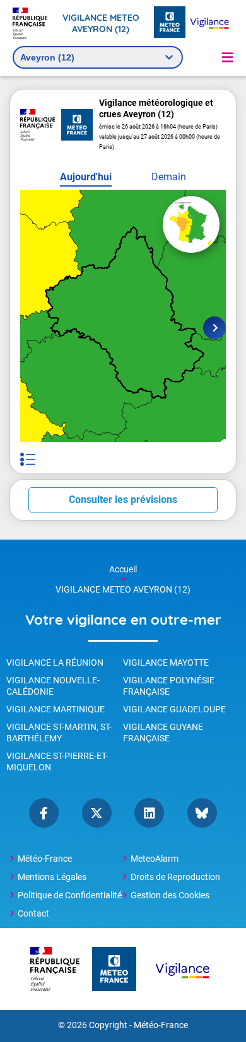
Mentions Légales (52, 876)
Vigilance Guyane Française (163, 732)
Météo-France (45, 858)
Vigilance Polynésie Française (168, 686)
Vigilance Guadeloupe (174, 709)
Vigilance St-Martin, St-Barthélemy (59, 732)
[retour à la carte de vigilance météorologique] (191, 224)
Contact (33, 913)
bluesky (202, 813)
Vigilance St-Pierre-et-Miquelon (57, 761)
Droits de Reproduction (175, 876)
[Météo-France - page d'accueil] (169, 23)
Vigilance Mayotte (166, 662)
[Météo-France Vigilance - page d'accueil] (209, 23)
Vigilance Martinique (55, 709)
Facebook (44, 813)
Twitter (97, 813)
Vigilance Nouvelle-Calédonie (53, 686)
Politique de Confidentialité (70, 895)
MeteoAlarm (155, 858)
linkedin (149, 813)
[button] (227, 57)
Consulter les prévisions (123, 500)
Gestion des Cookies (170, 895)
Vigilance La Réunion (54, 662)
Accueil (123, 569)
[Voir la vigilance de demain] (214, 327)
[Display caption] (27, 459)
